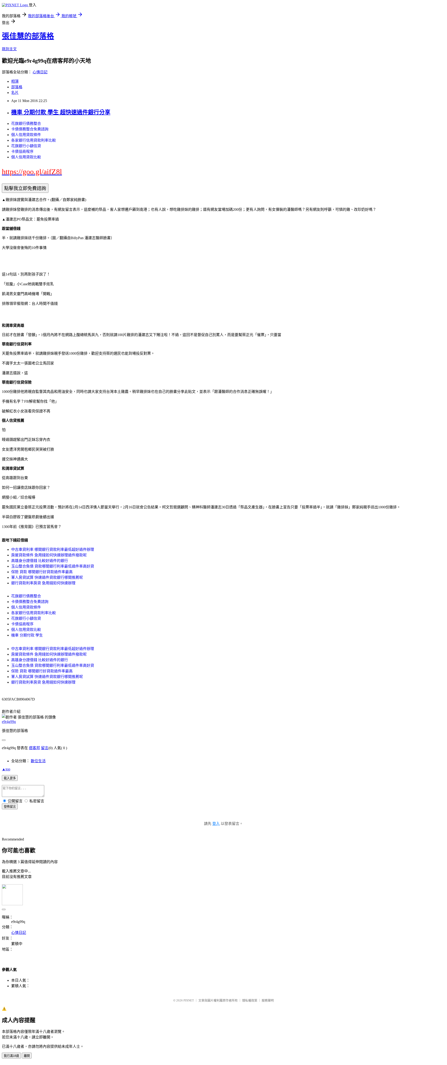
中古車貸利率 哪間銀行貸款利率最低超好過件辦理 (52, 549)
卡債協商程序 (22, 151)
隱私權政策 (249, 1000)
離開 (27, 1056)
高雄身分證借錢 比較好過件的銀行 (39, 561)
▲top (6, 769)
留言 (44, 748)
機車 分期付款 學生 (27, 635)
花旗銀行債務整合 (26, 124)
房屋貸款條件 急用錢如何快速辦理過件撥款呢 (49, 555)
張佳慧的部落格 (28, 36)
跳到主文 (9, 49)
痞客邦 (34, 748)
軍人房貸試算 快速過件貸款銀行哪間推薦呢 (47, 577)
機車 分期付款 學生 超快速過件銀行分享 (60, 112)
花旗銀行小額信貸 (26, 146)
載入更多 (10, 778)
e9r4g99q (9, 722)
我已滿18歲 (11, 1056)
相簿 (15, 81)
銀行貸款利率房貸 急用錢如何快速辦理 (43, 583)
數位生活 (38, 761)
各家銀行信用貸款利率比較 (33, 140)
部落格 (16, 87)
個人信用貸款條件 (26, 135)
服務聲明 (268, 1000)
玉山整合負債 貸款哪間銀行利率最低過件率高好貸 (52, 566)
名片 (15, 93)
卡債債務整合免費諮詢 (29, 129)
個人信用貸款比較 (26, 157)
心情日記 (40, 72)
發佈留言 (10, 806)
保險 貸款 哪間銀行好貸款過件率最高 (42, 572)
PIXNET (188, 1000)
